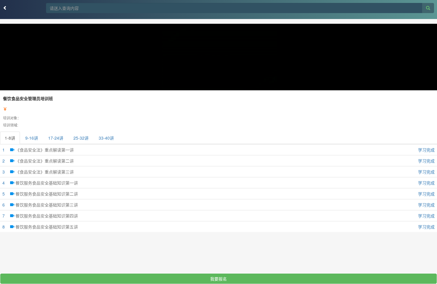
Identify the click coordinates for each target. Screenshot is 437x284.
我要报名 (218, 279)
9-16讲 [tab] (31, 138)
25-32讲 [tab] (81, 138)
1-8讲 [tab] (10, 138)
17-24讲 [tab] (55, 138)
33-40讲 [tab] (106, 138)
